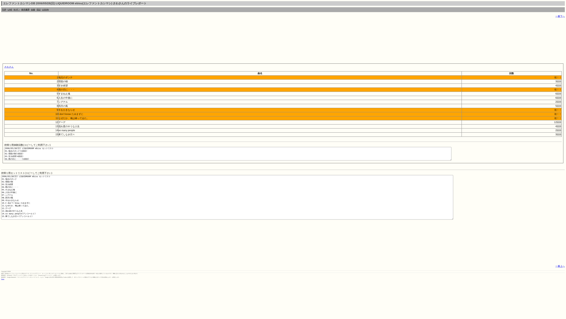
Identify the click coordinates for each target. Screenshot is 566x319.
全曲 (33, 9)
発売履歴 (25, 9)
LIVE (10, 9)
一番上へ (560, 266)
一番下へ (560, 16)
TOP (4, 9)
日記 (39, 9)
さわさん (9, 67)
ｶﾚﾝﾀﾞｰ (17, 9)
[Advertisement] (89, 41)
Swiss (2, 279)
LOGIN (45, 9)
